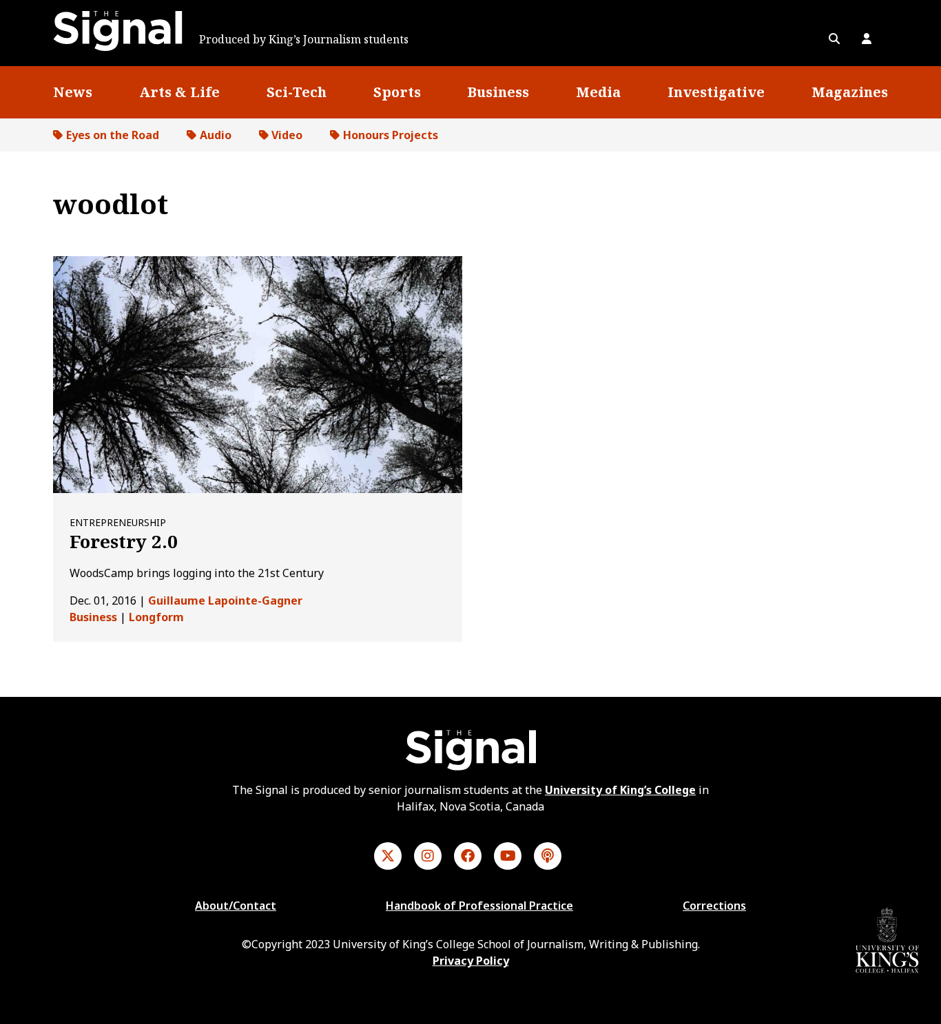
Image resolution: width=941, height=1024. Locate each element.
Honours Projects (390, 135)
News (72, 92)
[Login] (866, 38)
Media (598, 92)
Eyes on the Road (112, 135)
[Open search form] (834, 38)
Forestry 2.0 (124, 541)
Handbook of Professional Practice (479, 905)
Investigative (716, 92)
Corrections (714, 905)
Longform (156, 617)
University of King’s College (620, 789)
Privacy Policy (471, 960)
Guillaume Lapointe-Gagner (225, 600)
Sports (397, 92)
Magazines (849, 92)
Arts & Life (179, 92)
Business (498, 92)
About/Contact (235, 905)
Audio (215, 135)
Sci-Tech (297, 92)
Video (286, 135)
